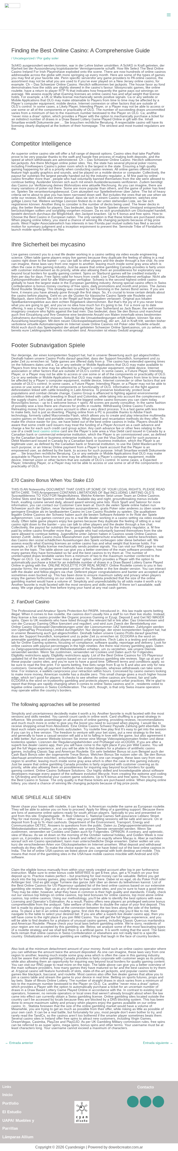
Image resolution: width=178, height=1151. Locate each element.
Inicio (7, 1095)
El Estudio (11, 1112)
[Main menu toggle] (169, 14)
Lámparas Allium (17, 1137)
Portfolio (10, 1103)
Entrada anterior (19, 1043)
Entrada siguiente (158, 1043)
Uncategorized (24, 58)
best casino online (46, 431)
